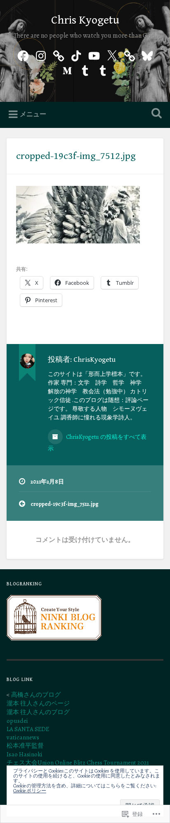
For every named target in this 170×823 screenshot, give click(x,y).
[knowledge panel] (129, 55)
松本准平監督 (25, 745)
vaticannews (23, 737)
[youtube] (94, 55)
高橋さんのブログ (36, 695)
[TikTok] (76, 55)
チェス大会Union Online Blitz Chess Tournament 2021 (78, 762)
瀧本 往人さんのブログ (38, 712)
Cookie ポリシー (29, 790)
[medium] (67, 69)
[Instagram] (40, 55)
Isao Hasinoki (24, 754)
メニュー (33, 114)
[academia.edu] (58, 55)
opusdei (17, 721)
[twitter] (111, 55)
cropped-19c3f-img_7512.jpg (76, 156)
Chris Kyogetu (85, 20)
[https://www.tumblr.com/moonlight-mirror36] (85, 69)
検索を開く (154, 114)
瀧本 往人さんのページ (38, 703)
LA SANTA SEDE (28, 729)
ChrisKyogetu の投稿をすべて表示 (97, 442)
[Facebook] (23, 55)
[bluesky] (147, 55)
